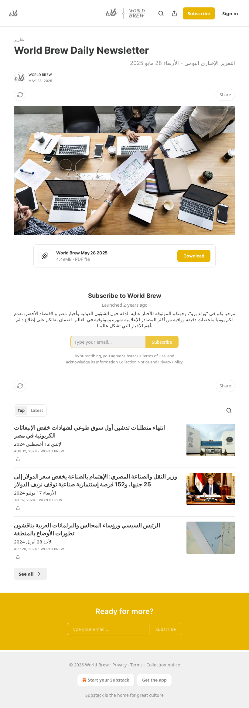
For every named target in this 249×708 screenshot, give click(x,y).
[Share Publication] (174, 13)
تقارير (19, 39)
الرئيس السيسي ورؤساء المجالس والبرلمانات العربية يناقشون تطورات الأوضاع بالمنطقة (87, 529)
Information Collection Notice (122, 362)
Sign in (230, 13)
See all (26, 574)
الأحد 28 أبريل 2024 (33, 542)
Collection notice (163, 665)
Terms (136, 665)
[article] (124, 443)
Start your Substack (108, 680)
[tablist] (30, 410)
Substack (94, 695)
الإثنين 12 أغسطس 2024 (38, 444)
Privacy (119, 665)
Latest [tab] (37, 410)
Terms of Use (153, 356)
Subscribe (199, 13)
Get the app (154, 680)
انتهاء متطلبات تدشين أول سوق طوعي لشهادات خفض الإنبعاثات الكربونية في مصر (89, 431)
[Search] (161, 13)
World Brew (40, 75)
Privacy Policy (170, 362)
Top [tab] (21, 410)
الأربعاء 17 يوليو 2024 (35, 493)
